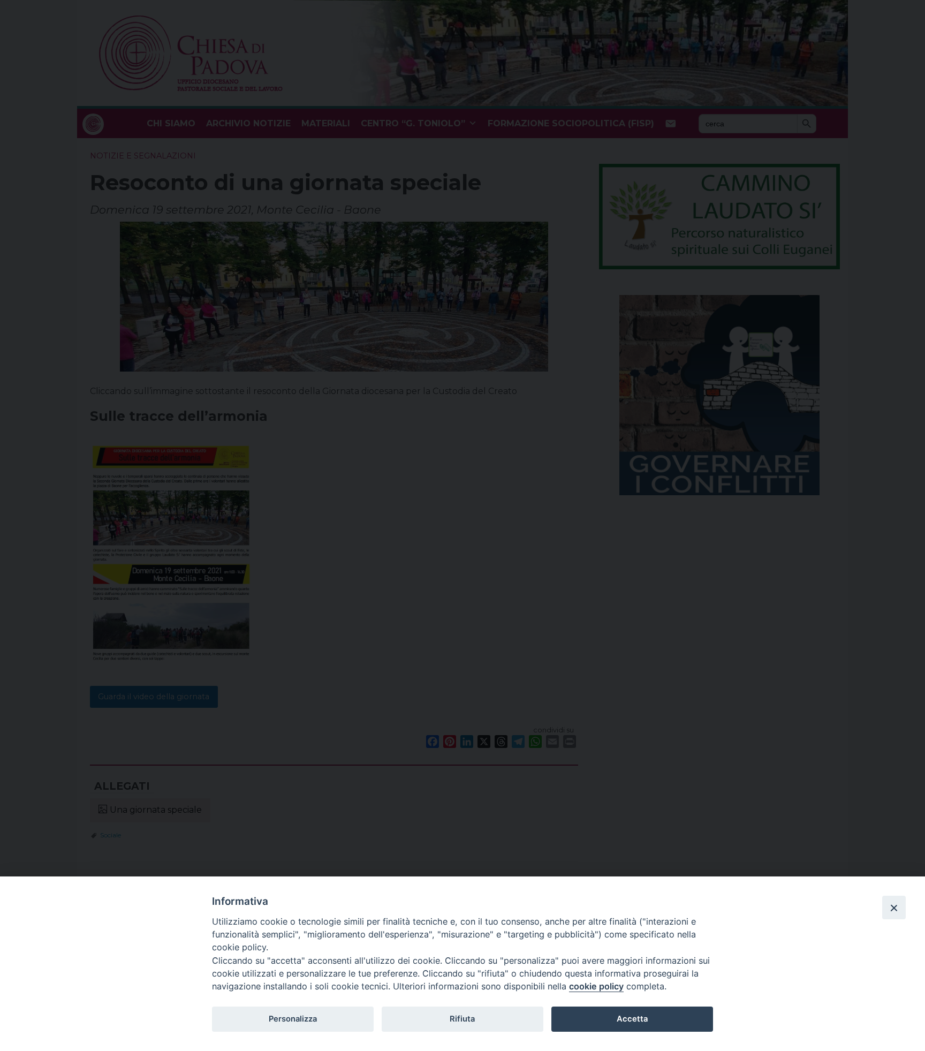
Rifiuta (462, 1019)
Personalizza (293, 1019)
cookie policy (596, 986)
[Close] (894, 907)
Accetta (632, 1019)
